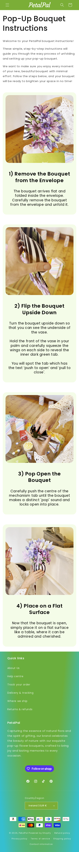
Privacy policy (19, 838)
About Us (13, 668)
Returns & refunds (19, 709)
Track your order (18, 684)
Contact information (41, 844)
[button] (7, 5)
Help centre (15, 676)
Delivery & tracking (20, 693)
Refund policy (62, 832)
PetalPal (23, 832)
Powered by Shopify (40, 832)
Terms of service (40, 838)
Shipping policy (62, 838)
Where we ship (17, 701)
